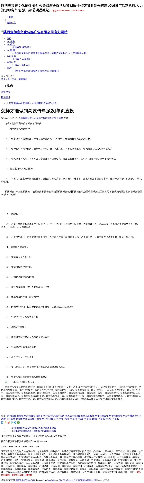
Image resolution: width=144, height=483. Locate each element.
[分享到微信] (18, 422)
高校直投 (40, 416)
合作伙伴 (11, 56)
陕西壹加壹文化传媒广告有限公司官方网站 (42, 118)
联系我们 (54, 71)
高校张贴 (59, 416)
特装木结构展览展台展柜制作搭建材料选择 (35, 431)
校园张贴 (50, 416)
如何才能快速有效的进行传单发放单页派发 (35, 428)
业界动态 (25, 65)
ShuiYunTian (65, 480)
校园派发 (11, 416)
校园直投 (30, 416)
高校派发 (21, 416)
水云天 (74, 480)
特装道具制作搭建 (40, 53)
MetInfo (51, 480)
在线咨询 (44, 71)
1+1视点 (11, 44)
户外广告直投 (70, 419)
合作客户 (16, 59)
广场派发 (39, 419)
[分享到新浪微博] (9, 422)
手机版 (10, 17)
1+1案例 (11, 50)
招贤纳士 (35, 71)
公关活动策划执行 (21, 53)
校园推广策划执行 (59, 53)
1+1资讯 (16, 65)
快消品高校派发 (89, 416)
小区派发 (10, 419)
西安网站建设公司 (87, 480)
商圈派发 (20, 419)
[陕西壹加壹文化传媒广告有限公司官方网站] (34, 32)
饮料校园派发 (104, 416)
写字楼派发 (131, 416)
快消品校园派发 (72, 416)
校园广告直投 (84, 419)
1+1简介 (16, 71)
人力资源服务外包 (77, 53)
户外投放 (58, 419)
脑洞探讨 (26, 47)
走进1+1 (11, 68)
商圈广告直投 (98, 419)
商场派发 (29, 419)
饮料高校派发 (118, 416)
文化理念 (25, 71)
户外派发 (48, 419)
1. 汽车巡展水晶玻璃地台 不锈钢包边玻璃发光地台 (32, 103)
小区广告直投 (112, 419)
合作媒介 (26, 59)
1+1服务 (11, 41)
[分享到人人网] (15, 422)
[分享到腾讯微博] (12, 422)
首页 (9, 38)
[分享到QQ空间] (5, 422)
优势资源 (16, 47)
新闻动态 (11, 62)
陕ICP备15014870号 (25, 480)
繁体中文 (11, 22)
